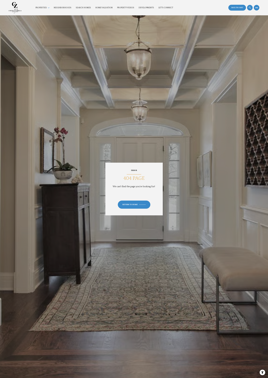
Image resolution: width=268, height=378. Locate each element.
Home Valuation (104, 8)
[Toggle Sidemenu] (256, 7)
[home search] (250, 7)
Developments (146, 8)
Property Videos (125, 8)
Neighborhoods (62, 8)
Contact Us (237, 8)
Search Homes (83, 8)
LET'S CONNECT (165, 8)
